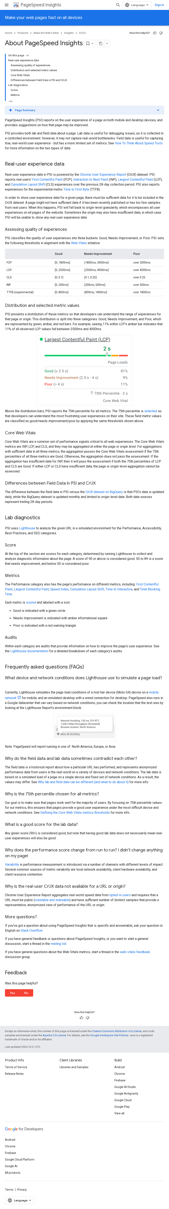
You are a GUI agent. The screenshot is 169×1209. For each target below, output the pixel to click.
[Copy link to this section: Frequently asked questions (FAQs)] (88, 667)
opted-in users (120, 895)
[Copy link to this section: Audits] (21, 637)
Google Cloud (122, 1100)
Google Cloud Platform (19, 1159)
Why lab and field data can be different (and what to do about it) (83, 782)
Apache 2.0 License (54, 1035)
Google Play (122, 1106)
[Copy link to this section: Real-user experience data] (68, 164)
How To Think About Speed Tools (139, 143)
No (26, 993)
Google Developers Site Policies (109, 1035)
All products (12, 1172)
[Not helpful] (161, 33)
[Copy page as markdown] (100, 43)
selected (150, 411)
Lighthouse (27, 528)
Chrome (119, 1073)
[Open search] (118, 4)
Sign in (159, 5)
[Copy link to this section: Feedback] (31, 973)
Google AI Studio (125, 1087)
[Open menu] (6, 5)
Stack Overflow (31, 930)
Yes (12, 993)
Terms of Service (16, 1067)
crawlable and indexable (52, 900)
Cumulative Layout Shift (28, 184)
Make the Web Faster (46, 32)
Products (23, 32)
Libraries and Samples (74, 1067)
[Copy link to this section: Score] (20, 545)
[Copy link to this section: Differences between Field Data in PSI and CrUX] (100, 483)
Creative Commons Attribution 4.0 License (117, 1031)
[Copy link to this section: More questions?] (41, 917)
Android (119, 1067)
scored (31, 602)
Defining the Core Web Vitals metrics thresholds (75, 813)
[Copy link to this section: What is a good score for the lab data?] (82, 824)
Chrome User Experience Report (103, 175)
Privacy (22, 1189)
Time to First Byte (76, 189)
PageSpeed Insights (41, 5)
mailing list (58, 944)
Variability (12, 864)
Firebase (120, 1080)
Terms (9, 1189)
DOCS (82, 32)
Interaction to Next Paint (90, 179)
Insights (69, 32)
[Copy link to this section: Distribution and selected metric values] (83, 305)
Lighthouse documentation (29, 651)
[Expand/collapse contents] (27, 55)
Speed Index (59, 589)
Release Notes (14, 1073)
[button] (84, 110)
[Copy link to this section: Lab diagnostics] (44, 517)
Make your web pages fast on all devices (43, 17)
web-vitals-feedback (135, 952)
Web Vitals (79, 243)
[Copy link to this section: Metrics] (24, 575)
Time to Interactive (119, 589)
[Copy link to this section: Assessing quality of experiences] (71, 229)
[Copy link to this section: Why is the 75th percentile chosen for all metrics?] (103, 794)
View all (119, 1113)
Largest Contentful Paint (135, 179)
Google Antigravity (126, 1093)
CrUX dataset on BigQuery (104, 492)
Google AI (11, 1166)
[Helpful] (155, 33)
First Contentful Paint (47, 179)
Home (8, 32)
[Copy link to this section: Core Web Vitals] (40, 433)
